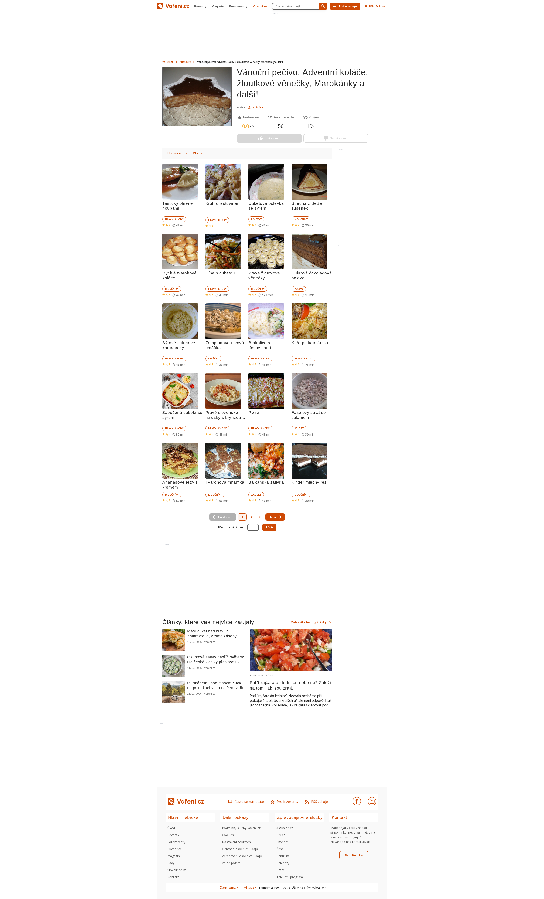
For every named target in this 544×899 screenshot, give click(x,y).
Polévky (256, 219)
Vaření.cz (167, 62)
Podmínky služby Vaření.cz (241, 828)
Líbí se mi (272, 138)
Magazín (218, 6)
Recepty (200, 6)
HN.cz (280, 835)
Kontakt (173, 877)
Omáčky (213, 358)
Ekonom (282, 842)
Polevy (298, 288)
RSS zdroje (319, 801)
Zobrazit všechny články (309, 622)
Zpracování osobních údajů (242, 856)
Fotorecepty (238, 6)
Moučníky (301, 219)
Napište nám (354, 855)
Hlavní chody (174, 219)
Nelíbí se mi (338, 138)
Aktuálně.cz (284, 828)
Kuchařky (260, 6)
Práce (280, 870)
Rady (171, 863)
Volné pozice (231, 863)
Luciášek (257, 107)
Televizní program (289, 877)
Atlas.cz (250, 887)
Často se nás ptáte (249, 801)
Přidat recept (348, 6)
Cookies (228, 835)
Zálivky (256, 494)
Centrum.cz (229, 887)
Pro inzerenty (287, 801)
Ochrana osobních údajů (240, 849)
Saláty (299, 428)
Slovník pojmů (177, 870)
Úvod (171, 828)
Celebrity (282, 863)
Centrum (282, 856)
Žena (280, 849)
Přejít (269, 527)
